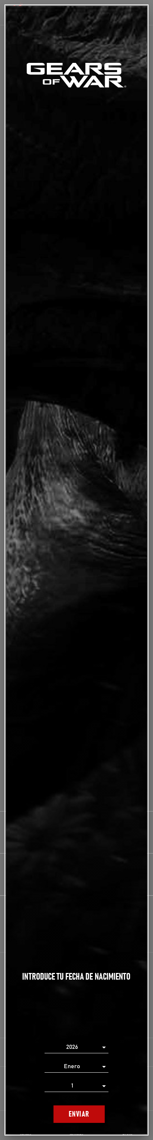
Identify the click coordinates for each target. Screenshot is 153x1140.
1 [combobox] (72, 1086)
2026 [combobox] (72, 1047)
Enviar (79, 1114)
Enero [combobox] (72, 1066)
